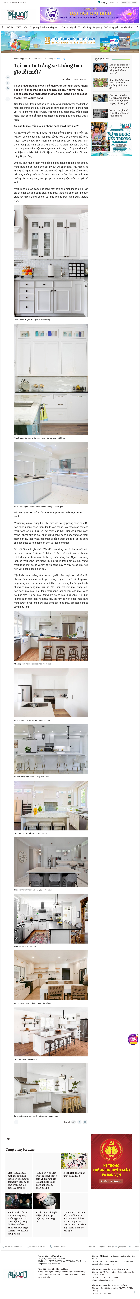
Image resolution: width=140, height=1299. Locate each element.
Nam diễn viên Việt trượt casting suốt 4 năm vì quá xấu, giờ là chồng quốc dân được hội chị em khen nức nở (46, 1180)
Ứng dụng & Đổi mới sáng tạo (44, 27)
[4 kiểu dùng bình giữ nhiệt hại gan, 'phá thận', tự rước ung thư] (46, 1201)
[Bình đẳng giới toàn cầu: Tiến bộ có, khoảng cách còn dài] (100, 82)
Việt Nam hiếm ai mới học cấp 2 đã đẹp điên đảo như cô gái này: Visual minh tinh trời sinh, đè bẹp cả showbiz (19, 1180)
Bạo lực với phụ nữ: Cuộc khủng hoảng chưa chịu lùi (119, 113)
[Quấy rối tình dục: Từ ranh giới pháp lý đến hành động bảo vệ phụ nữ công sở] (100, 98)
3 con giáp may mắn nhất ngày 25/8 (74, 1174)
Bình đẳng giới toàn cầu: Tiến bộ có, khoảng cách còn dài (119, 83)
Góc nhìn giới (50, 58)
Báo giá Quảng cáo (117, 1247)
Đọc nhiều (101, 59)
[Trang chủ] (2, 27)
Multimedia (126, 27)
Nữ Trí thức (21, 27)
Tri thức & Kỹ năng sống (90, 27)
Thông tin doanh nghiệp (97, 1247)
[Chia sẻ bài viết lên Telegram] (7, 88)
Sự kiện (9, 27)
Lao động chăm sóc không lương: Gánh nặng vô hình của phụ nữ (119, 68)
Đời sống (61, 58)
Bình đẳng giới (111, 27)
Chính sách (37, 58)
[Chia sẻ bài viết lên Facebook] (7, 83)
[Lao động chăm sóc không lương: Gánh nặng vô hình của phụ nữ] (100, 67)
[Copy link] (7, 77)
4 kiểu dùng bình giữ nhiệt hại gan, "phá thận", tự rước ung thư (46, 1217)
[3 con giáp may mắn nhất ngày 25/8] (74, 1161)
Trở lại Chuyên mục (16, 1122)
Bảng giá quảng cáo (109, 2)
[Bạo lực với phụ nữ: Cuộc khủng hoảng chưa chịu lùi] (100, 113)
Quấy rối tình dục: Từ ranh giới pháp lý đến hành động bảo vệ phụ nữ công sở (119, 99)
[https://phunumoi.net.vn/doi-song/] (7, 99)
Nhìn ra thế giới (68, 27)
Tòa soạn (135, 1247)
